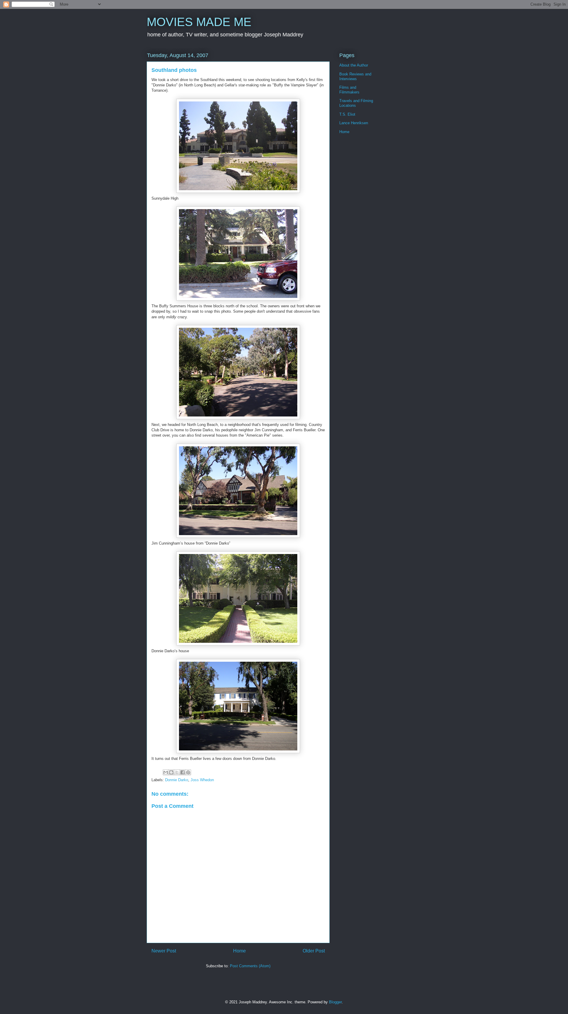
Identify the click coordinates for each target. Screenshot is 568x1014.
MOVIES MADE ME (199, 21)
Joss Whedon (202, 780)
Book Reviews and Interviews (355, 76)
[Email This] (166, 772)
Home (239, 950)
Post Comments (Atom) (250, 966)
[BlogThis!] (171, 772)
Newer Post (163, 950)
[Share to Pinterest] (188, 772)
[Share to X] (177, 772)
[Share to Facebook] (182, 772)
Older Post (314, 950)
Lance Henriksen (353, 123)
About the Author (353, 65)
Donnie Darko (176, 780)
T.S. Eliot (347, 114)
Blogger (335, 1002)
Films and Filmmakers (349, 89)
